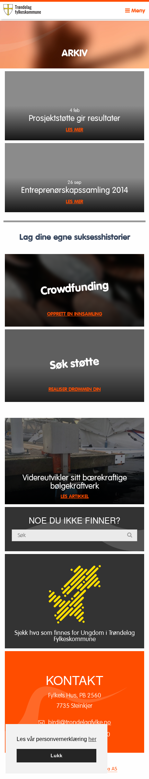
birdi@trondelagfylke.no (79, 722)
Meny (137, 10)
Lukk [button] (56, 755)
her (92, 739)
